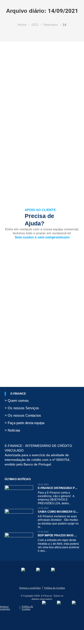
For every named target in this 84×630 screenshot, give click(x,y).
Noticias (23, 120)
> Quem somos (17, 400)
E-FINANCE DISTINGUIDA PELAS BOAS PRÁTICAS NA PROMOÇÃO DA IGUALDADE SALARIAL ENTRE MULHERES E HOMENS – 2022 (58, 488)
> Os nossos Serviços (22, 408)
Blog (13, 120)
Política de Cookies (54, 588)
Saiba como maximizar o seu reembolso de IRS (58, 511)
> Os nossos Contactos (23, 415)
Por (44, 120)
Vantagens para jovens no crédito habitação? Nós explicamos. (40, 107)
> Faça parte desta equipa (24, 423)
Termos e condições (30, 588)
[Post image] (19, 494)
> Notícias (12, 430)
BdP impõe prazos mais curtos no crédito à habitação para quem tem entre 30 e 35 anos (58, 535)
